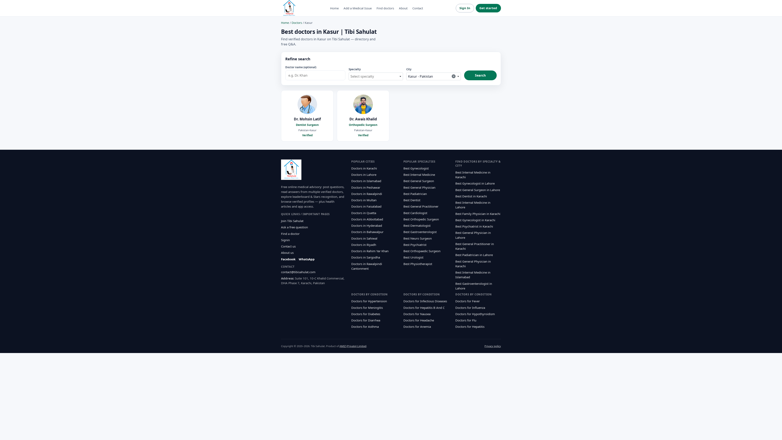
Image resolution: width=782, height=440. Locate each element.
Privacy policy (492, 346)
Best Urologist (413, 257)
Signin (285, 240)
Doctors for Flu (465, 320)
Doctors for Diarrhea (365, 320)
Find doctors (385, 8)
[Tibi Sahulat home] (289, 8)
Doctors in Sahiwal (364, 238)
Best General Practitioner (420, 206)
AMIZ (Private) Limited (352, 346)
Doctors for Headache (418, 320)
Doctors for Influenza (470, 308)
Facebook (288, 259)
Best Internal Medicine (419, 175)
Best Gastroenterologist (420, 232)
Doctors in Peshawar (365, 187)
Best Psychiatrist (414, 245)
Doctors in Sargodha (365, 257)
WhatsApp (307, 259)
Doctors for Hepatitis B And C (424, 308)
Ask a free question (294, 227)
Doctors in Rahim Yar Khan (370, 251)
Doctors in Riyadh (363, 245)
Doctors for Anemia (417, 326)
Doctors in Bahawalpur (367, 232)
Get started (488, 8)
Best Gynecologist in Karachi (475, 220)
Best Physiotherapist (417, 264)
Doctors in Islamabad (366, 181)
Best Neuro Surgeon (417, 238)
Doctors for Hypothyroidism (475, 314)
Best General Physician (419, 187)
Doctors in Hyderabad (366, 225)
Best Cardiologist (415, 213)
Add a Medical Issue (358, 8)
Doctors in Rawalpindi (366, 194)
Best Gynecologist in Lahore (475, 183)
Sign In (464, 8)
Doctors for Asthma (365, 326)
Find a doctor (290, 234)
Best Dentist (411, 200)
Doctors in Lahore (363, 175)
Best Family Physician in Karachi (477, 214)
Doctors (297, 23)
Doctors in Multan (364, 200)
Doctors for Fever (467, 301)
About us (287, 253)
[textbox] (376, 76)
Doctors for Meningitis (367, 308)
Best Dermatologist (417, 225)
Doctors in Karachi (364, 168)
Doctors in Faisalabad (366, 206)
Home (334, 8)
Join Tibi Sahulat (292, 221)
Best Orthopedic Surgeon (421, 219)
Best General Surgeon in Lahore (477, 190)
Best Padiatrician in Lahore (474, 255)
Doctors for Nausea (417, 314)
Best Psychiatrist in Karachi (474, 226)
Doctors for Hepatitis (469, 326)
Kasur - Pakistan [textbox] (431, 76)
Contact (417, 8)
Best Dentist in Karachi (471, 196)
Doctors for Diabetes (365, 314)
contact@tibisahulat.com (298, 272)
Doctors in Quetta (363, 213)
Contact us (288, 246)
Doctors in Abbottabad (367, 219)
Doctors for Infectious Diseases (425, 301)
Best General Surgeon (418, 181)
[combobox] (376, 76)
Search (480, 75)
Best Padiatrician (415, 194)
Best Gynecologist (416, 168)
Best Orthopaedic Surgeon (421, 251)
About (403, 8)
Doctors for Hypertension (369, 301)
